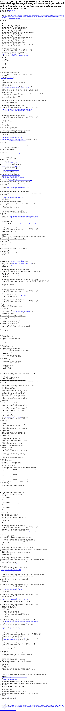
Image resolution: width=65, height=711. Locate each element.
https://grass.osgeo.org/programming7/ (10, 639)
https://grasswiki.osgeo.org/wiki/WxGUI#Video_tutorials (22, 263)
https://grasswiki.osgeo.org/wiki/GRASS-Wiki (17, 140)
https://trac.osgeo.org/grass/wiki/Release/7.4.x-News (12, 137)
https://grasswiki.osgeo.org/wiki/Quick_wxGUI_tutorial (16, 265)
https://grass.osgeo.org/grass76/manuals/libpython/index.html (14, 638)
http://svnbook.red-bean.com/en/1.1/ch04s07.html (11, 153)
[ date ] (10, 18)
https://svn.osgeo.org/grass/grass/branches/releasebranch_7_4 (13, 177)
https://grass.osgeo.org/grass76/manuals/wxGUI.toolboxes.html (13, 275)
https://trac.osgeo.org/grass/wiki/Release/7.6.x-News (12, 138)
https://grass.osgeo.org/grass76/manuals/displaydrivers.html (14, 111)
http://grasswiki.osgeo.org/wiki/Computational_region (11, 569)
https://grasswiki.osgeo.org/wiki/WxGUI (17, 261)
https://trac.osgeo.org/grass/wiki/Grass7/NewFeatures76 (12, 139)
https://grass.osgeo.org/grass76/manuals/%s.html (19, 295)
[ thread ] (12, 18)
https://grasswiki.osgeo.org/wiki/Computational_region (11, 570)
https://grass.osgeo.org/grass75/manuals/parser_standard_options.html (15, 598)
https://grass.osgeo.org (8, 210)
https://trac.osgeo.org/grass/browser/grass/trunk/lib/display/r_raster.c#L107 (17, 110)
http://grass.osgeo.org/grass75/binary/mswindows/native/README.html (14, 677)
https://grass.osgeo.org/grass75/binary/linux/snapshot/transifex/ (18, 623)
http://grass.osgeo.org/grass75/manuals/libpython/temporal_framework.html (24, 216)
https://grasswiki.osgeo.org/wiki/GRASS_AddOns (12, 417)
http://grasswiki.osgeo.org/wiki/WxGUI (17, 260)
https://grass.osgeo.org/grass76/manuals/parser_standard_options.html (15, 599)
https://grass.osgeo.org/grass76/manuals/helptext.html (11, 563)
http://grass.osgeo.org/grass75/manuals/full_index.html (12, 588)
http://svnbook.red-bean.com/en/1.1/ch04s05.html (11, 166)
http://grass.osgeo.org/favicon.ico (10, 679)
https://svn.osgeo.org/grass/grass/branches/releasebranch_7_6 (20, 180)
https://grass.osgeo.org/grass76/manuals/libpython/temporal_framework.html (24, 217)
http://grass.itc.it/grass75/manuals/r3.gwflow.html (20, 311)
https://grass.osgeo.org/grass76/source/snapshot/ (12, 54)
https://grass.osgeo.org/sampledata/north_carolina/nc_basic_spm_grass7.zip (15, 87)
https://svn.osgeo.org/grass (11, 156)
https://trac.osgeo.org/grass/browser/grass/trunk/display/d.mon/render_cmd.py (17, 109)
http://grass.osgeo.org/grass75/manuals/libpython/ (16, 187)
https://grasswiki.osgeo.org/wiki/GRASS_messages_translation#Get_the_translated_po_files (21, 621)
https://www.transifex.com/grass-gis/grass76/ (11, 628)
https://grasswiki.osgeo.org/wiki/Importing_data (21, 531)
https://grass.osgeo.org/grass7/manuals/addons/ (12, 640)
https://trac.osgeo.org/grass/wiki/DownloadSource (20, 55)
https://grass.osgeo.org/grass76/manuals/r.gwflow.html (21, 305)
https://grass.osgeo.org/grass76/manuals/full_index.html (12, 589)
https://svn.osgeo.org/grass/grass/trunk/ (11, 170)
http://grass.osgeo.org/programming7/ (7, 78)
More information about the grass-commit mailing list (8, 710)
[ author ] (18, 18)
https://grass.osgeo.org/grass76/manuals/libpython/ (27, 223)
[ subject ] (15, 18)
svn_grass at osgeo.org (11, 10)
